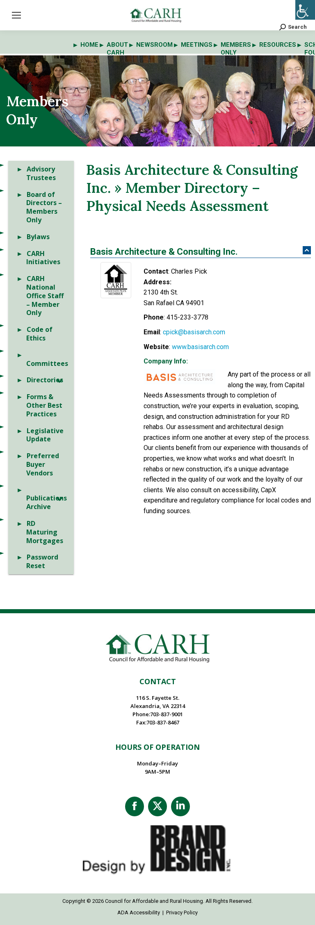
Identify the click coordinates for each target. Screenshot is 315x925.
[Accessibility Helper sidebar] (305, 10)
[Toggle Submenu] (59, 380)
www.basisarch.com (200, 347)
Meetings (196, 44)
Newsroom (154, 44)
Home (89, 44)
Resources (277, 44)
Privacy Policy (182, 912)
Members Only (236, 48)
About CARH (117, 48)
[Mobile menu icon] (16, 15)
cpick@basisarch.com (194, 332)
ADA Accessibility (138, 912)
